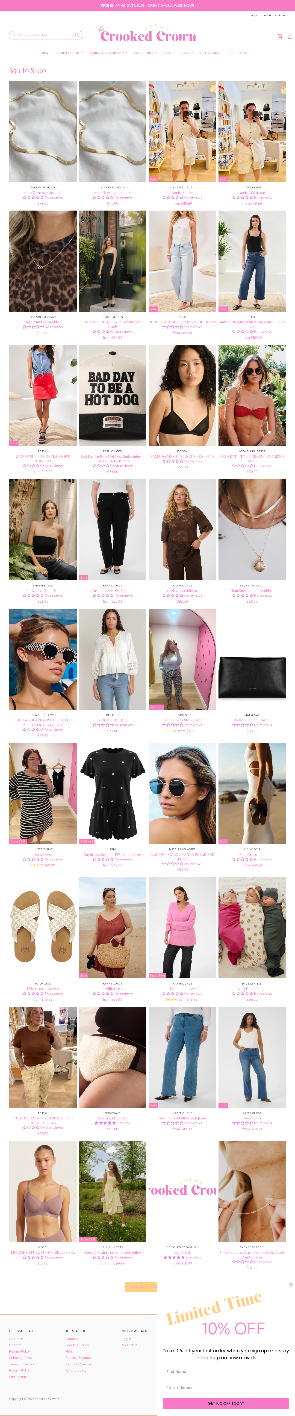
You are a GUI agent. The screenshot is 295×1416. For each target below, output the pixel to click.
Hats (69, 1351)
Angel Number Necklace (43, 321)
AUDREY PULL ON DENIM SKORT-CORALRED (43, 458)
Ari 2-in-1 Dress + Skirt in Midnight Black (113, 324)
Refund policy (76, 1370)
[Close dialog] (291, 1284)
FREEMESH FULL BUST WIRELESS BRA (43, 1252)
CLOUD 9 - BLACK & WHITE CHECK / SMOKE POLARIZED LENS (43, 722)
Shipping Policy (20, 1358)
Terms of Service (22, 1364)
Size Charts (18, 1377)
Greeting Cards (77, 1345)
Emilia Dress (112, 988)
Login (253, 15)
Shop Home (144, 52)
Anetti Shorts (182, 192)
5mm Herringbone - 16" (43, 192)
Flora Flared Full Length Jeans (182, 1118)
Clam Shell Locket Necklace (252, 590)
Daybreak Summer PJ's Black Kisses (113, 854)
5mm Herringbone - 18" (113, 192)
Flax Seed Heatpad (113, 1118)
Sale (186, 52)
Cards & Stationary (108, 52)
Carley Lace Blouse (182, 590)
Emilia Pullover (182, 988)
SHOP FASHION (68, 52)
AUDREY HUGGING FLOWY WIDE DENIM (182, 321)
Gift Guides (210, 52)
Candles (72, 1339)
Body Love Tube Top (42, 590)
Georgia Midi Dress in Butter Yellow (113, 1252)
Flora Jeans (252, 1118)
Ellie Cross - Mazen (43, 988)
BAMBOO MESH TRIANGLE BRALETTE (182, 456)
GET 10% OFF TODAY (226, 1403)
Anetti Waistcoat (252, 192)
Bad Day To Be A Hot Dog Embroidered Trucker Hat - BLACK (113, 458)
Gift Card (238, 52)
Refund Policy (19, 1351)
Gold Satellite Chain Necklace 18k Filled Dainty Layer (252, 1254)
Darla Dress (42, 854)
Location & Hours (274, 15)
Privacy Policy (19, 1370)
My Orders (129, 1345)
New (45, 52)
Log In (126, 1339)
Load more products (147, 1286)
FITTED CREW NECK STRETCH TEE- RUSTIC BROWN (43, 1120)
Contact (15, 1345)
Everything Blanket (252, 988)
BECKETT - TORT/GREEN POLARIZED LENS (252, 458)
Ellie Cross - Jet (252, 854)
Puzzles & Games (79, 1358)
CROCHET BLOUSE (113, 719)
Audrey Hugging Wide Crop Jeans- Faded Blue (252, 324)
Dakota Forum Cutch (252, 719)
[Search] (77, 35)
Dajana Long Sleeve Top (182, 719)
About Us (16, 1339)
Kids (168, 52)
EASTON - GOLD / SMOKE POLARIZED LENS (182, 856)
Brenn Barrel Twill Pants (113, 590)
